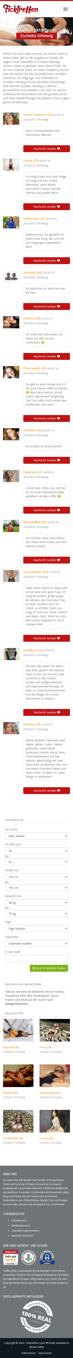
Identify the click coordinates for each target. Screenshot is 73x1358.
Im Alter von (13, 844)
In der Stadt (12, 952)
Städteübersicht (20, 1225)
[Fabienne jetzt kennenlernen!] (11, 476)
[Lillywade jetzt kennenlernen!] (18, 1030)
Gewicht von (13, 896)
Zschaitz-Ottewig (35, 119)
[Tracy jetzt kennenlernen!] (55, 1030)
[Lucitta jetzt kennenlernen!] (55, 1121)
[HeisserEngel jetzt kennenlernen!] (55, 1075)
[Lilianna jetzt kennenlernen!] (11, 322)
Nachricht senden (45, 149)
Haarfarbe (11, 937)
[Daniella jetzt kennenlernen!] (11, 728)
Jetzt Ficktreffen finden (50, 968)
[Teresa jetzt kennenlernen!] (11, 164)
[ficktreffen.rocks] (20, 9)
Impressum (45, 1353)
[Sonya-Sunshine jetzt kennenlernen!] (11, 119)
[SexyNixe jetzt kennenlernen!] (11, 654)
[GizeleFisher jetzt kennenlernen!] (18, 1121)
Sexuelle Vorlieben (22, 1235)
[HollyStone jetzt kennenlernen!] (11, 222)
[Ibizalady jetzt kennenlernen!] (11, 276)
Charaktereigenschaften (25, 1230)
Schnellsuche (18, 1220)
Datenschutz (28, 1353)
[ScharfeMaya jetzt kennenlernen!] (11, 576)
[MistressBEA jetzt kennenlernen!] (11, 526)
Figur (8, 922)
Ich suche (11, 829)
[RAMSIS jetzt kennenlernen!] (18, 1075)
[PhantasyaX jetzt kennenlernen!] (11, 372)
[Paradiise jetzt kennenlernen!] (11, 434)
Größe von (12, 870)
